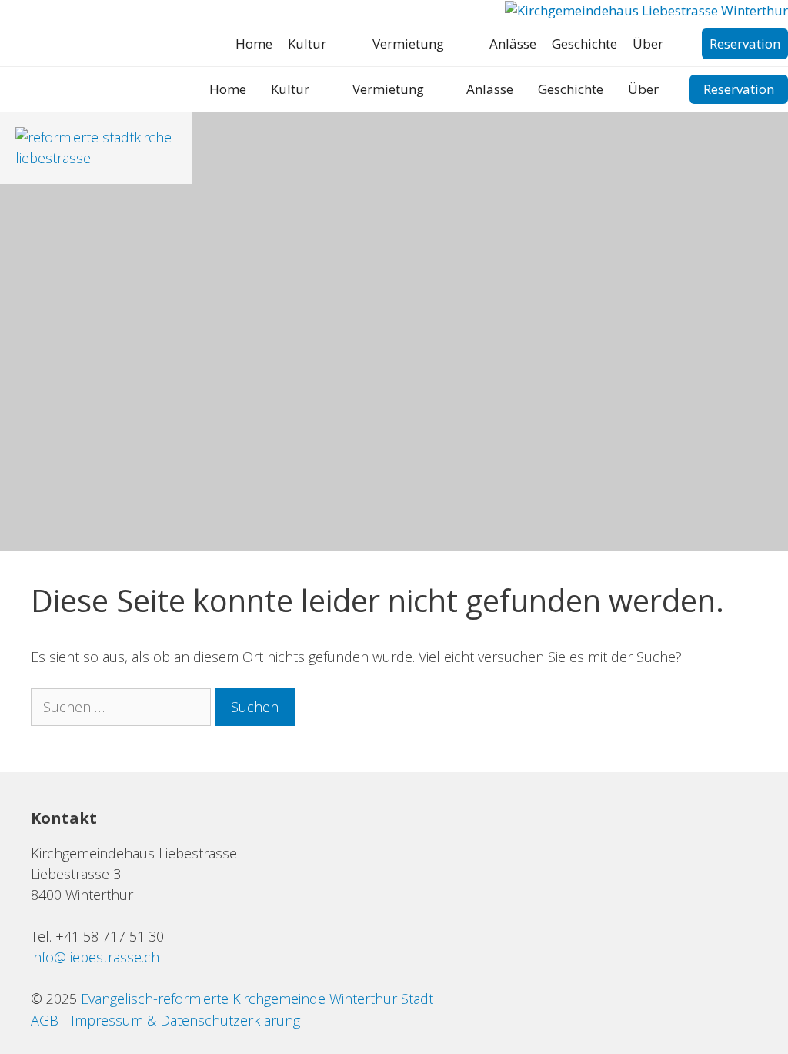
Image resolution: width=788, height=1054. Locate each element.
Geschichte (584, 43)
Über (648, 43)
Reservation (745, 43)
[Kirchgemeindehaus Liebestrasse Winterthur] (646, 11)
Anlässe (512, 43)
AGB (44, 1020)
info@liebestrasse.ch (95, 957)
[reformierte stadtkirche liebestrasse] (96, 158)
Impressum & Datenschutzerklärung (185, 1020)
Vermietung (408, 43)
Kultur (307, 43)
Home (253, 43)
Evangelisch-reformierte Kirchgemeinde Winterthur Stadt (257, 998)
